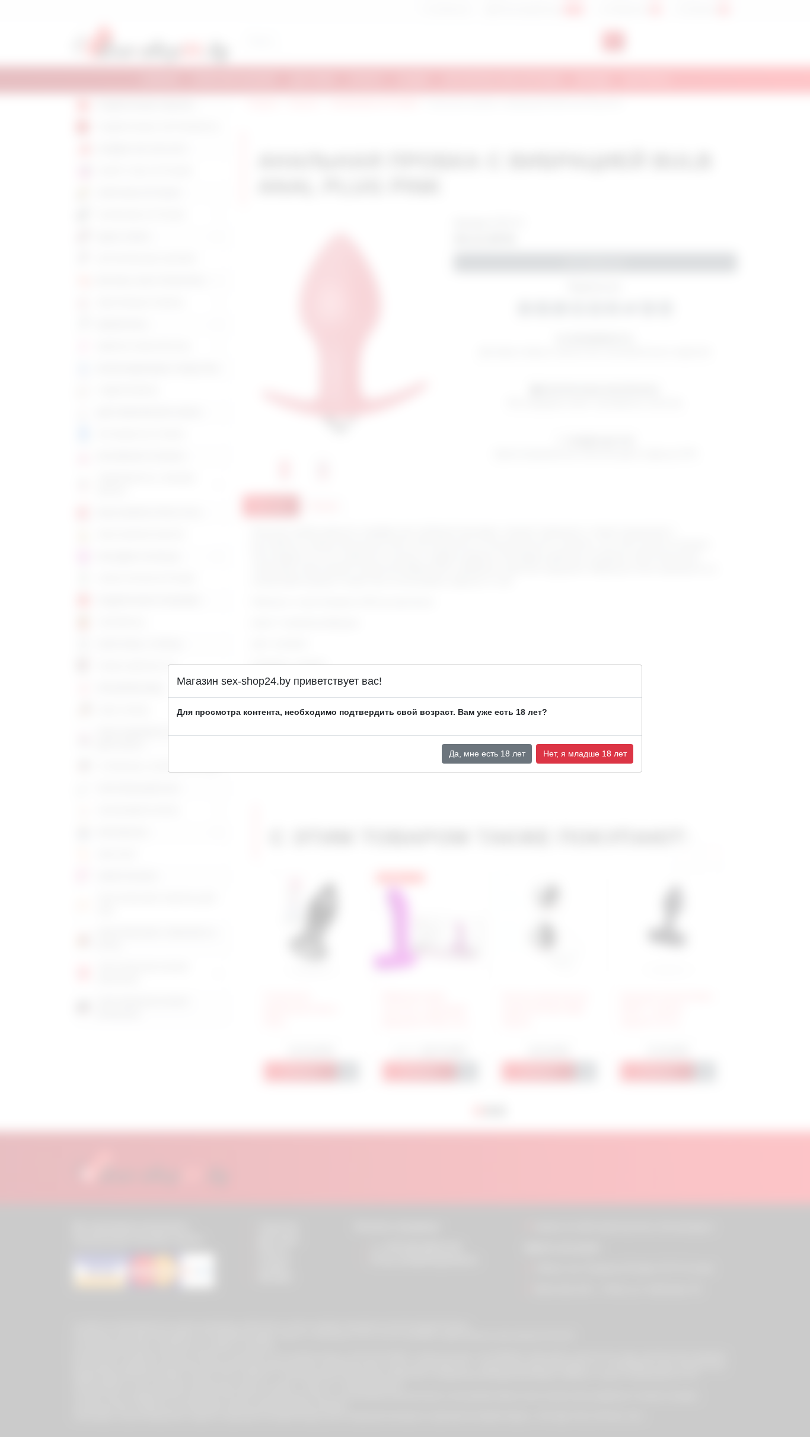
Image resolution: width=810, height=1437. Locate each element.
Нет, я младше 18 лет (585, 753)
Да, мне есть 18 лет (487, 753)
